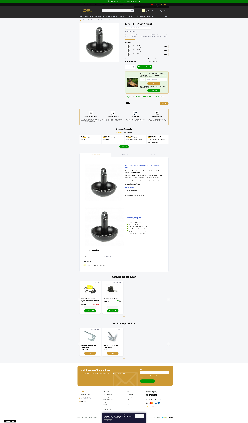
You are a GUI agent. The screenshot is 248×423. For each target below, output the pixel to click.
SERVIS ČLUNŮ (119, 4)
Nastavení (108, 420)
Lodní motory (106, 397)
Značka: (130, 31)
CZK (164, 4)
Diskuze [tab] (153, 154)
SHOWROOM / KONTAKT (85, 4)
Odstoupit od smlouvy (10, 421)
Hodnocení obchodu (124, 129)
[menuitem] (87, 16)
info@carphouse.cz (85, 394)
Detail (90, 353)
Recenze (129, 402)
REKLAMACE (96, 4)
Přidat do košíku (143, 67)
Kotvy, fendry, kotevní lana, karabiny (96, 265)
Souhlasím (139, 415)
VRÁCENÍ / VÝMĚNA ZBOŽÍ (107, 4)
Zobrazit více (124, 146)
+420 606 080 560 (85, 397)
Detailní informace (130, 39)
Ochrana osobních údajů (81, 417)
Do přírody (105, 404)
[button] (124, 316)
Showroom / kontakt (131, 394)
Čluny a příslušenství (107, 394)
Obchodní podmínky (93, 417)
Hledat (131, 10)
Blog (128, 404)
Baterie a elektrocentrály (108, 399)
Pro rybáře (105, 407)
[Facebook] (143, 10)
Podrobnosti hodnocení (146, 27)
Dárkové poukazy (107, 409)
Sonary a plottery (106, 402)
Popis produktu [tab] (95, 154)
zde (119, 417)
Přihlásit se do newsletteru (148, 381)
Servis (128, 399)
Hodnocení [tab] (125, 154)
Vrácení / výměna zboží (132, 397)
